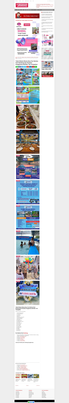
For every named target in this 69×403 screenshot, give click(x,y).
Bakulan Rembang (44, 397)
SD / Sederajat (17, 391)
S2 (29, 9)
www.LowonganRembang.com (24, 369)
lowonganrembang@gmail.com (23, 368)
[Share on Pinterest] (33, 67)
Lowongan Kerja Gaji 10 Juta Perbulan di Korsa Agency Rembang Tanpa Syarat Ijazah (46, 23)
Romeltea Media (17, 402)
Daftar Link (30, 397)
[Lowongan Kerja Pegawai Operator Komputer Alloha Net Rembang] (30, 376)
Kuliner (20, 57)
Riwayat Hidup (39, 9)
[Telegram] (22, 67)
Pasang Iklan (30, 396)
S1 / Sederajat (17, 396)
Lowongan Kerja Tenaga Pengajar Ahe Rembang (43, 4)
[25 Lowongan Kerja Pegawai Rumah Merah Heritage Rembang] (24, 376)
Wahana (37, 57)
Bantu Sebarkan (44, 396)
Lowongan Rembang (23, 367)
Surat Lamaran (33, 9)
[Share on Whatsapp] (17, 67)
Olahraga (23, 57)
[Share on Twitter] (25, 67)
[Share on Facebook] (19, 67)
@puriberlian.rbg (22, 340)
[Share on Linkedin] (30, 67)
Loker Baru (17, 385)
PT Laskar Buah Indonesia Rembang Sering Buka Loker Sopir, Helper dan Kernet (36, 380)
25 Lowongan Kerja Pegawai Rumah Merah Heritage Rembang (24, 380)
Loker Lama (37, 385)
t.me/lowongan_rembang (23, 365)
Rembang (32, 57)
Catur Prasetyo (22, 339)
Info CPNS (43, 391)
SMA (23, 9)
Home (16, 9)
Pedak (25, 57)
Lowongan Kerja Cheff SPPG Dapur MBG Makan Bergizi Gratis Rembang (47, 17)
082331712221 (22, 338)
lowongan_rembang (23, 366)
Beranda (27, 385)
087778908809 (22, 337)
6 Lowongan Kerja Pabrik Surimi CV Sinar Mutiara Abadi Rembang (47, 31)
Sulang (35, 57)
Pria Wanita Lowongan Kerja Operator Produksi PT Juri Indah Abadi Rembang (46, 14)
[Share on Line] (36, 67)
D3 (25, 9)
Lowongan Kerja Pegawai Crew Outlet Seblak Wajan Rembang (18, 380)
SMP (21, 9)
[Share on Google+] (27, 67)
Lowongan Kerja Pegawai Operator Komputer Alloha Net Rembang (30, 380)
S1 (27, 9)
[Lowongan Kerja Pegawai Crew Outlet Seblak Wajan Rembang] (18, 376)
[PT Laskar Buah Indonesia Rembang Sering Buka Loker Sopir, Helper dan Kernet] (36, 376)
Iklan (18, 57)
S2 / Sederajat (17, 397)
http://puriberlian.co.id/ (23, 336)
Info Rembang (30, 391)
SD (18, 9)
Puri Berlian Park (28, 57)
